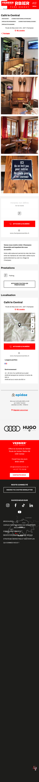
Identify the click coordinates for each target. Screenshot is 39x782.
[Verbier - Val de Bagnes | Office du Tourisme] (19, 4)
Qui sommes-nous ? (11, 543)
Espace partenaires (12, 531)
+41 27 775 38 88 (19, 469)
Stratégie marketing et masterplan (19, 539)
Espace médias (26, 535)
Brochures (8, 521)
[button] (19, 56)
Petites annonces (11, 535)
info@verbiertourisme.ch (19, 467)
